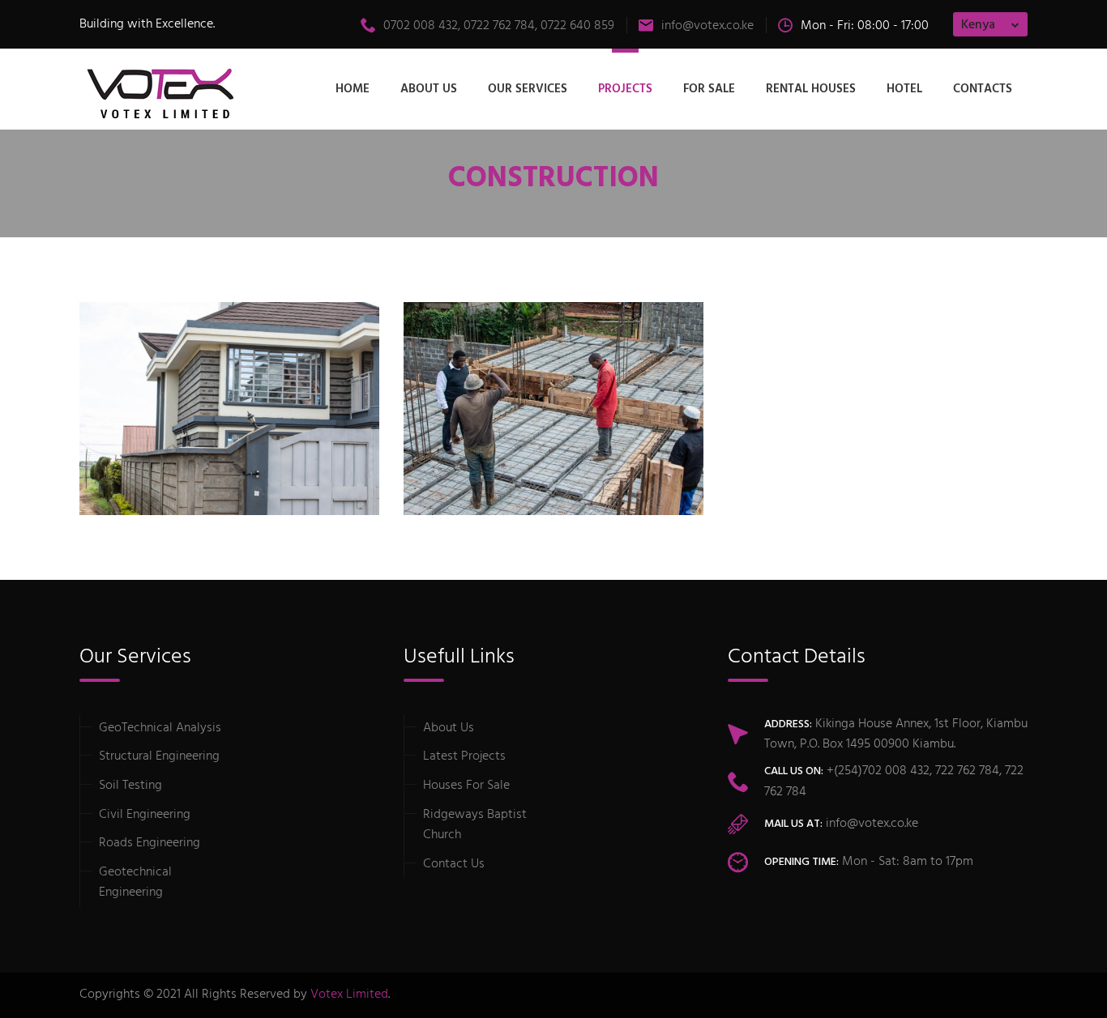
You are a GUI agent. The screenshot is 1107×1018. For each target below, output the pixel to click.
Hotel (904, 89)
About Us (448, 728)
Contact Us (454, 864)
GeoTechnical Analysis (160, 728)
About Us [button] (428, 89)
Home (353, 89)
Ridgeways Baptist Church (475, 825)
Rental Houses (811, 89)
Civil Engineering (144, 814)
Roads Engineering (149, 843)
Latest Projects (464, 756)
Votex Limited (349, 994)
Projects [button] (625, 89)
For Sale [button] (709, 89)
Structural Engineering (159, 756)
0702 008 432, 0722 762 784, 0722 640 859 (498, 25)
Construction (139, 483)
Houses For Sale (466, 785)
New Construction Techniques (533, 462)
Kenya (978, 25)
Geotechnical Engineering (135, 883)
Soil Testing (130, 785)
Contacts (982, 89)
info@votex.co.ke (707, 25)
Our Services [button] (527, 89)
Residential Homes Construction (217, 462)
